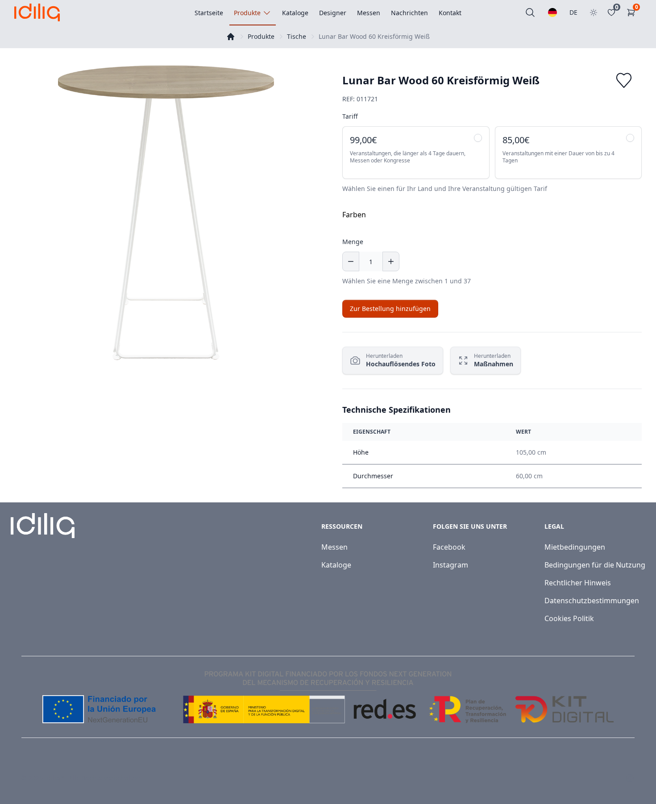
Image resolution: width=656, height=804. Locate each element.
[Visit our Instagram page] (630, 778)
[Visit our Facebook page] (610, 778)
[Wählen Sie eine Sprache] (552, 12)
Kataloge (336, 565)
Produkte (261, 36)
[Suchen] (530, 12)
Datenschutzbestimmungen (591, 600)
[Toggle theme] (593, 12)
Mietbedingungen (574, 547)
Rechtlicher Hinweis (577, 583)
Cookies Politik (569, 618)
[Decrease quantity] (350, 261)
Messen (334, 547)
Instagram (450, 565)
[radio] (416, 152)
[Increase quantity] (390, 261)
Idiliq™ (55, 778)
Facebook (449, 547)
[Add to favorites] (624, 80)
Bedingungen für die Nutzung (594, 565)
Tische (296, 36)
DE (573, 12)
